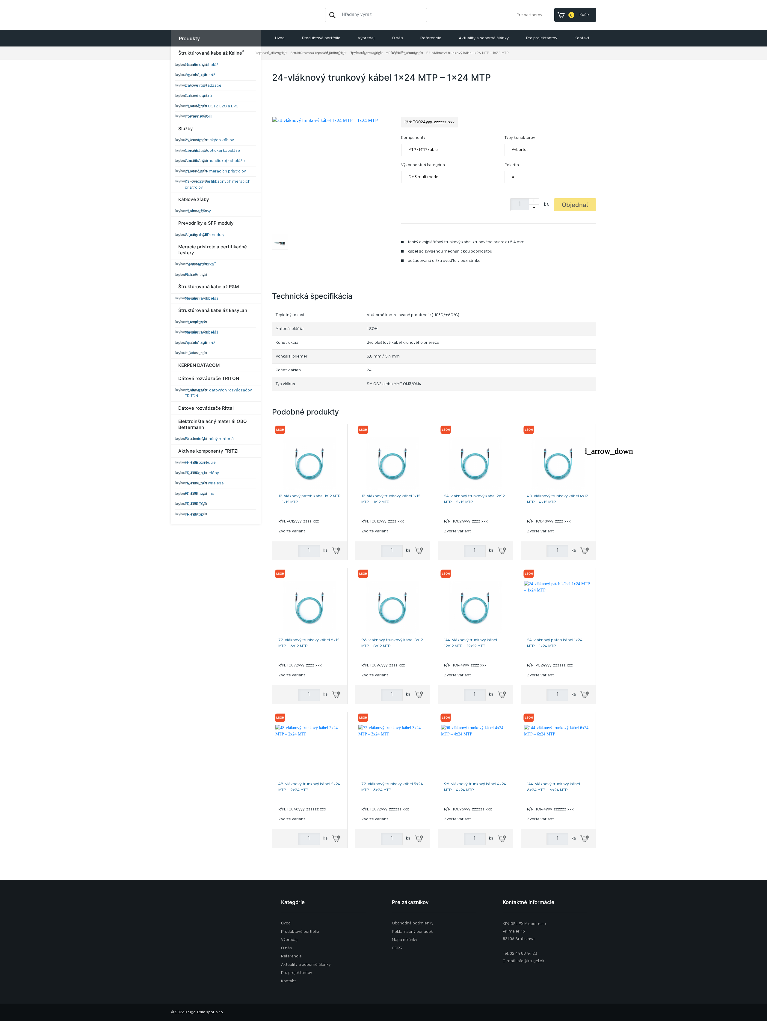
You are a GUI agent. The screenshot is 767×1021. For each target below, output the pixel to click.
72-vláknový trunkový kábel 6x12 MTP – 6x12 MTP (308, 643)
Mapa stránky (404, 940)
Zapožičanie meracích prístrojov (215, 171)
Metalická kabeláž (201, 65)
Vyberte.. (520, 150)
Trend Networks (200, 264)
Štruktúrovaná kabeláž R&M (208, 286)
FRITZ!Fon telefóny (202, 473)
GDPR (397, 948)
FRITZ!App (194, 514)
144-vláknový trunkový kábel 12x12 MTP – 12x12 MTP (470, 643)
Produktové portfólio (321, 38)
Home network (198, 116)
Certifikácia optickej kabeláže (212, 151)
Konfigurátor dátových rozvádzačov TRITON (218, 393)
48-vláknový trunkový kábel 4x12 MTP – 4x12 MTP (557, 499)
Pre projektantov (541, 38)
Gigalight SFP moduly (204, 235)
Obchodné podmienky (413, 923)
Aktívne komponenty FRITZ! (208, 451)
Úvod (280, 38)
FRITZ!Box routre (200, 463)
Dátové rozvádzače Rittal (206, 408)
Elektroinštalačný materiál (210, 439)
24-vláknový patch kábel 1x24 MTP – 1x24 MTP (554, 643)
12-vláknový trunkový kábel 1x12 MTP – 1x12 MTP (390, 499)
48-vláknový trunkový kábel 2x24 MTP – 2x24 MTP (309, 787)
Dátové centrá (198, 96)
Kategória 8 (195, 322)
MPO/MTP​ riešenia (401, 53)
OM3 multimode (423, 177)
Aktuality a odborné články (484, 38)
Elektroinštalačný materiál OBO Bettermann (212, 424)
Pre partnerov (529, 15)
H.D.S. (190, 353)
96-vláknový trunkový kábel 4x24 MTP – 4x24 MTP (475, 787)
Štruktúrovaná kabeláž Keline (211, 52)
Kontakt (582, 38)
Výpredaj (366, 38)
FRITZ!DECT (195, 504)
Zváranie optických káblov (209, 140)
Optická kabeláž (200, 75)
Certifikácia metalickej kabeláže (215, 161)
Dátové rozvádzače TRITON (208, 378)
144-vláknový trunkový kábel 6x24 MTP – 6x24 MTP (553, 787)
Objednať (575, 204)
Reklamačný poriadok (412, 932)
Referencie (430, 38)
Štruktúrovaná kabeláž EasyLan (212, 310)
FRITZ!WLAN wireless (204, 483)
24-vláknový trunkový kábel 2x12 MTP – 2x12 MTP (474, 499)
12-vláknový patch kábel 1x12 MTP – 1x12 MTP (309, 499)
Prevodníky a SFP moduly (206, 223)
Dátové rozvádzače (203, 86)
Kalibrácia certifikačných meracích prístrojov (217, 185)
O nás (397, 38)
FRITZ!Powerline (199, 494)
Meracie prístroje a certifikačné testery (212, 250)
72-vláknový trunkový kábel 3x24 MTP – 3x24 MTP (392, 787)
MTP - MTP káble (423, 150)
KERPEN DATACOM (199, 365)
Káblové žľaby (193, 199)
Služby (185, 128)
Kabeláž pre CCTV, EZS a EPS (211, 106)
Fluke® (191, 275)
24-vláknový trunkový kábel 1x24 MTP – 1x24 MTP (467, 53)
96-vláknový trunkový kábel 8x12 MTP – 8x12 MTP (392, 643)
